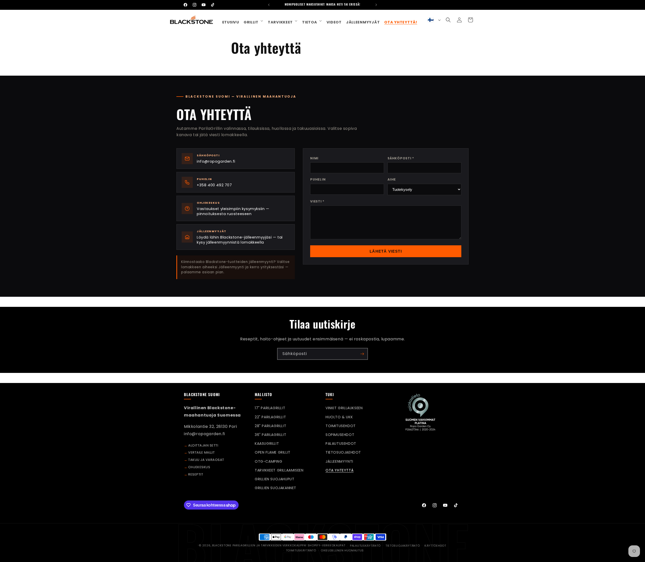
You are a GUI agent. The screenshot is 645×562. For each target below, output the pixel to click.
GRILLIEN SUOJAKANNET (275, 487)
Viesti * (317, 201)
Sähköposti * (401, 158)
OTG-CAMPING (268, 461)
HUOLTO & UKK (339, 417)
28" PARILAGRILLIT (270, 425)
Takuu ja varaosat (206, 459)
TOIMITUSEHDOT (341, 425)
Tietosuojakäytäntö (402, 546)
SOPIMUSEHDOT (340, 434)
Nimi (314, 158)
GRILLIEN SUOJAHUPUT (274, 479)
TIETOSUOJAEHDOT (343, 452)
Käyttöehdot (435, 546)
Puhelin (318, 179)
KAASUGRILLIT (267, 443)
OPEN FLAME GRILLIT (273, 452)
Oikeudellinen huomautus (342, 550)
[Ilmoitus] (376, 5)
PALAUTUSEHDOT (341, 443)
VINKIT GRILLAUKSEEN (344, 407)
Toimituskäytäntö (301, 550)
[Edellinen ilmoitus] (268, 5)
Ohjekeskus (199, 467)
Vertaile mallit (201, 452)
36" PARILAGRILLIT (270, 434)
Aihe (392, 179)
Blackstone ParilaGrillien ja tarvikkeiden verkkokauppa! (260, 545)
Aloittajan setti (203, 445)
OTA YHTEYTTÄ (339, 470)
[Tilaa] (362, 354)
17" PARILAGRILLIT (270, 407)
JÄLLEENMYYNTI (339, 461)
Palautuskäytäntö (365, 546)
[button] (253, 20)
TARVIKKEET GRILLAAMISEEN (279, 470)
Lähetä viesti (386, 251)
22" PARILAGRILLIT (270, 417)
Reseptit (195, 474)
